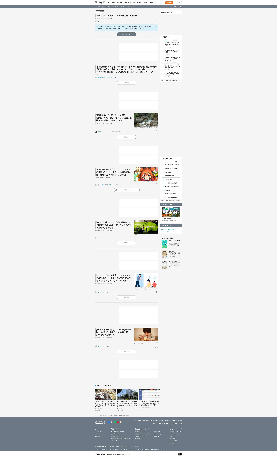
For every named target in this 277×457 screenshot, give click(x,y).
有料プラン (172, 436)
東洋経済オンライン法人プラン (142, 431)
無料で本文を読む (126, 34)
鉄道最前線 (97, 436)
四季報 (145, 2)
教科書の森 (156, 436)
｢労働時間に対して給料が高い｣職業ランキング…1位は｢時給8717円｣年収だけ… (172, 59)
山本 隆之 (102, 184)
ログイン (178, 2)
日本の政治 (167, 190)
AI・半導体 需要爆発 (167, 218)
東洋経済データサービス (141, 436)
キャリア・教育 (116, 6)
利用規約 (172, 443)
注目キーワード (165, 225)
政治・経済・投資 (106, 6)
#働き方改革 (171, 229)
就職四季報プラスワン (170, 175)
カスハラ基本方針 (155, 449)
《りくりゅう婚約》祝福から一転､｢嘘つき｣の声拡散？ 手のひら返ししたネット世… (172, 74)
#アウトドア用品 (165, 232)
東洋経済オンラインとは (166, 12)
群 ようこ (100, 292)
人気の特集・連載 (167, 158)
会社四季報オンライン (116, 434)
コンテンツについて (174, 434)
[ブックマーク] (156, 21)
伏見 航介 (111, 184)
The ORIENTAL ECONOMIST (117, 431)
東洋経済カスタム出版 (159, 434)
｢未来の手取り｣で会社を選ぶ (171, 183)
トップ (108, 2)
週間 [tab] (176, 161)
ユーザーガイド (173, 440)
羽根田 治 (100, 132)
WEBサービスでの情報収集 (101, 449)
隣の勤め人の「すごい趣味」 (171, 168)
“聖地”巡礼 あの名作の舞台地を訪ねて (172, 164)
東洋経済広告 (157, 431)
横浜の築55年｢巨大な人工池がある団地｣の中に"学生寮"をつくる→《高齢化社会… (172, 51)
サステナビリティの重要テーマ (172, 186)
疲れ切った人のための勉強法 (174, 241)
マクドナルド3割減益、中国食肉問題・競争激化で (117, 15)
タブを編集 (179, 6)
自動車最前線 (168, 172)
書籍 (151, 2)
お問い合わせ (164, 449)
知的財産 (123, 449)
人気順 (125, 2)
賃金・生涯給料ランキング (171, 197)
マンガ (134, 2)
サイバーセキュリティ (100, 434)
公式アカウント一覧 (127, 446)
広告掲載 (136, 446)
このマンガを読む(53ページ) (127, 190)
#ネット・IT (164, 229)
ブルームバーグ (101, 237)
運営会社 (112, 446)
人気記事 (164, 37)
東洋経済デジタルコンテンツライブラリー (120, 438)
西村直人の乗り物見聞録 (170, 193)
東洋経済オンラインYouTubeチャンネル (107, 77)
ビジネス (98, 6)
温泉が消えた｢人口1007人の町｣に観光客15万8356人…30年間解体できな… (172, 44)
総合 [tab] (166, 39)
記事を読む (126, 82)
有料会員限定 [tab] (175, 40)
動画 (129, 2)
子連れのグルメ (168, 179)
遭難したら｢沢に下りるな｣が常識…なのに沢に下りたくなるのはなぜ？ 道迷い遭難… (172, 66)
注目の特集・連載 (166, 204)
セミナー (139, 2)
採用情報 (118, 446)
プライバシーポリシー (114, 449)
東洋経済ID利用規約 (144, 449)
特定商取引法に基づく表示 (132, 449)
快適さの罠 (171, 251)
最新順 (113, 2)
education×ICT (98, 431)
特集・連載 (119, 2)
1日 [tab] (166, 161)
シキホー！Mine (114, 440)
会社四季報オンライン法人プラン (143, 434)
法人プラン (172, 438)
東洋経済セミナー (139, 438)
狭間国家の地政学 (173, 261)
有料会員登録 (169, 2)
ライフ (122, 6)
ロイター (100, 21)
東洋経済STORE (114, 436)
